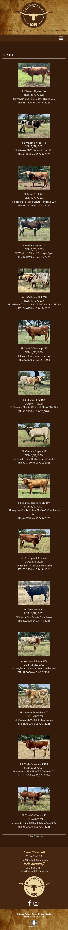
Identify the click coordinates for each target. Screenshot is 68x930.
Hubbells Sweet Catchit (42, 459)
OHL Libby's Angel (43, 720)
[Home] (34, 886)
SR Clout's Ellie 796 (48, 407)
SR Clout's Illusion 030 (44, 98)
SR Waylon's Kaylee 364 (34, 245)
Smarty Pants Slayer (42, 617)
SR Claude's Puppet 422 (34, 451)
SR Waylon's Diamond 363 (34, 764)
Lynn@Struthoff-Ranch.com (34, 860)
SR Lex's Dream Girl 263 (34, 297)
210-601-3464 (34, 867)
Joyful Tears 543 (42, 356)
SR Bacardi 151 (20, 201)
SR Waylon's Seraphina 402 (34, 712)
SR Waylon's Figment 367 (34, 91)
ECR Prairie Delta (43, 565)
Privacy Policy (23, 914)
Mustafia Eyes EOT (43, 150)
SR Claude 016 (24, 356)
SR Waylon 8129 (21, 98)
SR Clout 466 (23, 617)
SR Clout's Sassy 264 (34, 609)
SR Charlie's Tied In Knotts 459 (34, 502)
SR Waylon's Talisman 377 (34, 661)
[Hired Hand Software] (34, 925)
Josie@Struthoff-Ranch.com (34, 871)
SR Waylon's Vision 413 (34, 142)
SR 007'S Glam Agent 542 (42, 823)
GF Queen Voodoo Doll (44, 668)
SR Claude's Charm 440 (34, 815)
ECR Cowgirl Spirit (43, 253)
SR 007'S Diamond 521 (44, 771)
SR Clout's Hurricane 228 (43, 201)
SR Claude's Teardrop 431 (34, 348)
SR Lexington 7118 (16, 304)
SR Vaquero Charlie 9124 (23, 407)
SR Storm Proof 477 (34, 194)
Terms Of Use (38, 914)
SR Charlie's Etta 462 (34, 400)
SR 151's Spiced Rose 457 (34, 558)
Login (48, 914)
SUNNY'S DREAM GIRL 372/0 (44, 304)
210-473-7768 (34, 856)
